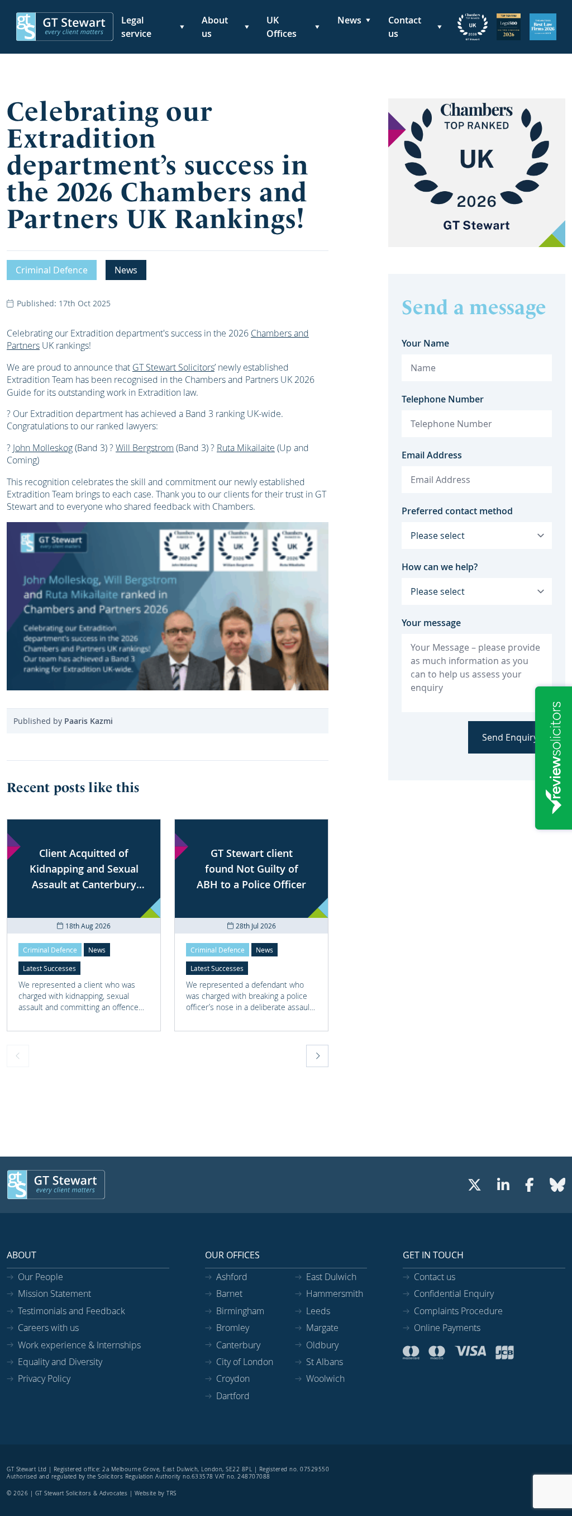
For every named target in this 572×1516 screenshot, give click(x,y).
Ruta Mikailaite (246, 448)
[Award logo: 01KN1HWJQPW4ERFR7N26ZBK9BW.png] (543, 26)
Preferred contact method (457, 511)
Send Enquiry (510, 737)
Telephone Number (443, 399)
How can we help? (440, 567)
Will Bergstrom (145, 448)
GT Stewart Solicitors (173, 367)
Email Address (432, 455)
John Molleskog (43, 448)
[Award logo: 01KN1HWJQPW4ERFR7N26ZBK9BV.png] (509, 26)
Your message (431, 623)
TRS (171, 1493)
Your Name (425, 343)
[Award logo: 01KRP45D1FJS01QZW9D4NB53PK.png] (472, 26)
